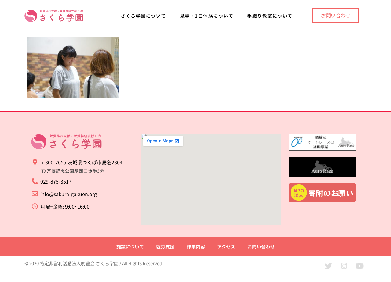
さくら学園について (143, 15)
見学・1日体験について (207, 15)
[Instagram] (344, 266)
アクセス (226, 246)
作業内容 (196, 246)
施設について (130, 246)
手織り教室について (270, 15)
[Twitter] (328, 266)
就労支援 (165, 246)
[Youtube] (360, 266)
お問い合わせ (261, 246)
